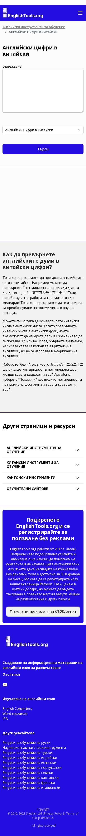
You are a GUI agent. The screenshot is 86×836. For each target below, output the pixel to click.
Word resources (15, 713)
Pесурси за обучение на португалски (32, 767)
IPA (5, 718)
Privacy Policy (53, 813)
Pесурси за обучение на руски (26, 742)
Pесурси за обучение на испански (29, 762)
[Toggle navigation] (80, 13)
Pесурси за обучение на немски (28, 772)
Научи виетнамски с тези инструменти (34, 747)
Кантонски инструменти (31, 477)
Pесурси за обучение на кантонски (30, 777)
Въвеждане (12, 66)
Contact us (46, 818)
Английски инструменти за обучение (34, 27)
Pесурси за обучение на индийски (30, 757)
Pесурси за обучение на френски (29, 782)
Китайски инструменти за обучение (33, 464)
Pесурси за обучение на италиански (31, 787)
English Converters (17, 708)
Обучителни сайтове (27, 488)
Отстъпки (11, 674)
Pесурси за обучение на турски (27, 752)
